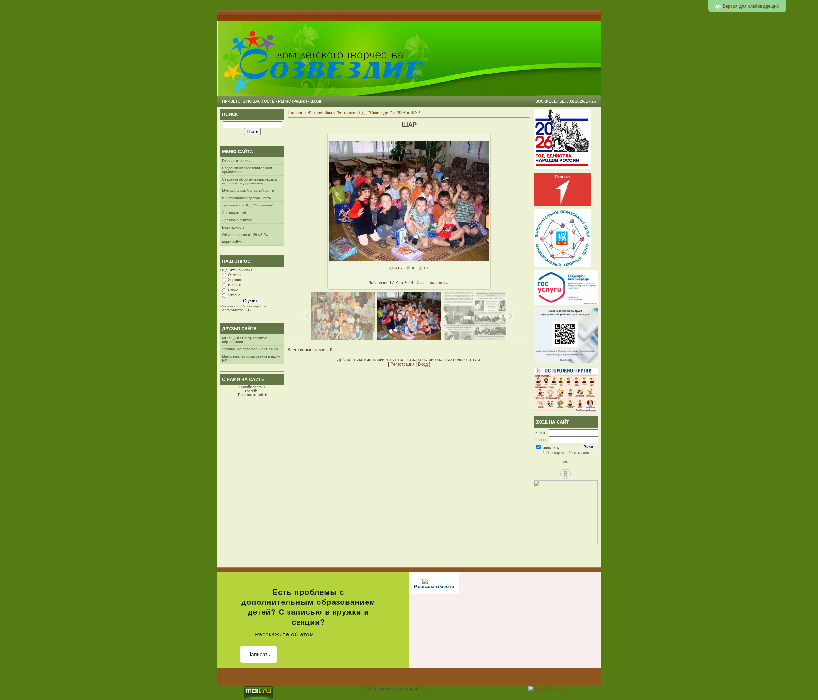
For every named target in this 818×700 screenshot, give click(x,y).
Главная (295, 112)
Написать (258, 654)
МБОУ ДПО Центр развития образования (244, 340)
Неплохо (235, 285)
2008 (401, 112)
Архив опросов (254, 306)
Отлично (235, 274)
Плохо (233, 290)
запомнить (550, 448)
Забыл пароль (554, 453)
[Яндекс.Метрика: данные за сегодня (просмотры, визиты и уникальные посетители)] (546, 688)
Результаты (229, 306)
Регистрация (292, 101)
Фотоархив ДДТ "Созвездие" (364, 112)
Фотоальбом (320, 112)
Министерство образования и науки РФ (251, 358)
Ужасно (234, 295)
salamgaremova (435, 282)
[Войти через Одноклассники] (565, 474)
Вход (315, 101)
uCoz (424, 688)
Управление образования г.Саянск (250, 349)
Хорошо (234, 280)
